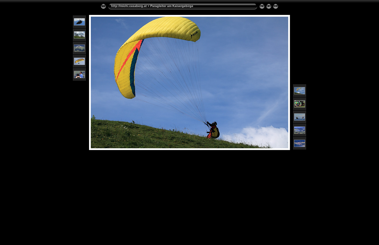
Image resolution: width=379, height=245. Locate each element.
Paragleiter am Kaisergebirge (171, 6)
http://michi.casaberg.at (129, 6)
